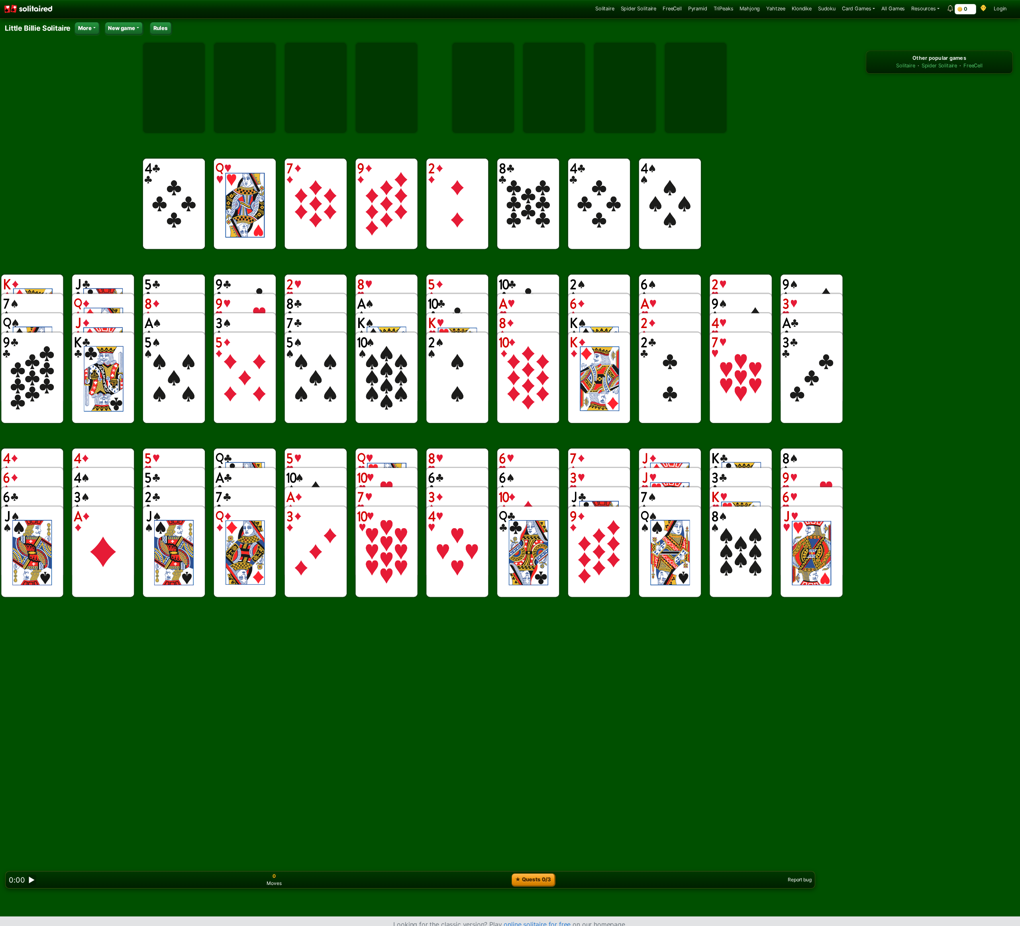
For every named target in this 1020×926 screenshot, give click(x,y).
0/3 (533, 879)
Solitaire (604, 9)
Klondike (802, 9)
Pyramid (697, 9)
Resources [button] (923, 9)
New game (121, 28)
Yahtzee (775, 9)
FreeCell (672, 9)
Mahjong (750, 9)
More (85, 28)
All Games (893, 9)
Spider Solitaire (638, 9)
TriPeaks (724, 9)
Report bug (799, 880)
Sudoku (827, 9)
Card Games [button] (856, 9)
